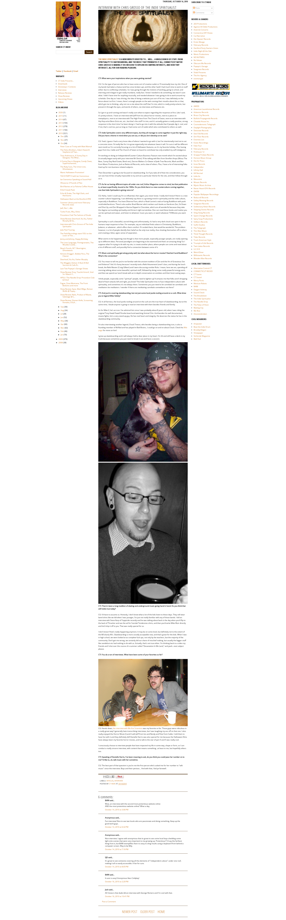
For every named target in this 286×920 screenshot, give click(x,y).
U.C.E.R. (197, 249)
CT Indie (112, 784)
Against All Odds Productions (205, 27)
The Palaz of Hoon (201, 305)
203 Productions (200, 24)
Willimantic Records (202, 255)
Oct (62, 143)
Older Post (147, 911)
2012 (61, 126)
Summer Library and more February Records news (75, 203)
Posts (197, 8)
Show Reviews (64, 96)
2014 (61, 119)
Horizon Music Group (202, 158)
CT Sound (198, 277)
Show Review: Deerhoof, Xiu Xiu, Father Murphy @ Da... (76, 219)
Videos (61, 102)
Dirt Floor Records (201, 136)
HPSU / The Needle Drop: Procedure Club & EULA (77, 278)
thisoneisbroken (200, 314)
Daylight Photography (203, 127)
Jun (62, 317)
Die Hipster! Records (202, 39)
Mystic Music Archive (202, 185)
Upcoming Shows (65, 99)
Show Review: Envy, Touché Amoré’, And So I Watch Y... (76, 273)
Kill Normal (198, 173)
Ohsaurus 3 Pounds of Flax (71, 183)
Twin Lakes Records (202, 246)
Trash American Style (202, 240)
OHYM (196, 191)
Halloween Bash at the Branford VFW (75, 199)
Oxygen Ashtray (200, 289)
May (62, 321)
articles (110, 781)
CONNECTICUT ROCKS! (203, 271)
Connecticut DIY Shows (203, 33)
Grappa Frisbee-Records (204, 155)
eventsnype (198, 78)
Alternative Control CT (203, 268)
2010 (61, 133)
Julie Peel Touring (67, 230)
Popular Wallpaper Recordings (206, 194)
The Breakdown (200, 295)
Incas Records (199, 164)
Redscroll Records (201, 197)
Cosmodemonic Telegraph (205, 124)
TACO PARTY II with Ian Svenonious (74, 176)
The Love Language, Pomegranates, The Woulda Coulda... (77, 243)
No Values (198, 60)
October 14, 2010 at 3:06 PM (116, 809)
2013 (61, 123)
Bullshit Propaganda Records (205, 118)
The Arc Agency (200, 75)
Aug (62, 310)
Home (161, 911)
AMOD (196, 106)
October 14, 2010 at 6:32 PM (116, 827)
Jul (62, 313)
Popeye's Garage (201, 66)
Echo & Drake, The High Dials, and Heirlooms (74, 194)
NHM (196, 286)
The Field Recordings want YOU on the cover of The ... (76, 234)
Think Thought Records (203, 234)
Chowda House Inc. (201, 121)
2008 (61, 342)
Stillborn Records (201, 222)
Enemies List (199, 139)
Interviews (62, 90)
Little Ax (197, 176)
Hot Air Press (199, 161)
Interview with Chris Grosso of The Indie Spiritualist (76, 225)
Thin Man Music (200, 231)
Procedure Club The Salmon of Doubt (75, 215)
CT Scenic (198, 274)
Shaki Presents (200, 72)
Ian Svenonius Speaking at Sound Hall (75, 179)
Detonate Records (201, 130)
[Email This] (104, 776)
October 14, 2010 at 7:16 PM (116, 849)
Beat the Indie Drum (202, 327)
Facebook (68, 71)
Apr (62, 324)
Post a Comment (109, 901)
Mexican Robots (200, 283)
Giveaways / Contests (67, 87)
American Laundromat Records (206, 109)
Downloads (62, 84)
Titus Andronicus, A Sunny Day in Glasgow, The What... (73, 156)
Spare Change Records (203, 215)
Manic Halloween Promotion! (72, 172)
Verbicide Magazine (202, 336)
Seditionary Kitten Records (204, 206)
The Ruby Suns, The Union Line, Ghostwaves (73, 167)
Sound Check (199, 292)
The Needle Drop (201, 301)
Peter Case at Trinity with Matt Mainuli (76, 146)
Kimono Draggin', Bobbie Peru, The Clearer (74, 254)
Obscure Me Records (202, 63)
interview (118, 781)
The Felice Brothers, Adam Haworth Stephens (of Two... (75, 151)
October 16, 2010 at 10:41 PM (117, 896)
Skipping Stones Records (204, 209)
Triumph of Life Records (203, 243)
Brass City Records (201, 115)
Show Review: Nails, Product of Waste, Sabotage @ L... (76, 295)
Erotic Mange (199, 42)
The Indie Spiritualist (202, 298)
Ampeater (198, 323)
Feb (62, 331)
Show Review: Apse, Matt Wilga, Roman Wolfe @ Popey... (76, 290)
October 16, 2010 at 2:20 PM (116, 881)
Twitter (59, 71)
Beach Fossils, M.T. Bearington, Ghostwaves (73, 249)
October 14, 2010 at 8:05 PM (116, 866)
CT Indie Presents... (66, 81)
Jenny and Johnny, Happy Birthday (74, 239)
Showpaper (198, 333)
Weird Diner (199, 252)
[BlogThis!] (107, 776)
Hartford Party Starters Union (206, 48)
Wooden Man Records (203, 258)
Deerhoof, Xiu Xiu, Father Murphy (74, 259)
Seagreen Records (201, 69)
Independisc (199, 167)
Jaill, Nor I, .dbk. (66, 208)
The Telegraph (200, 228)
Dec (62, 136)
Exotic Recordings (201, 142)
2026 (61, 112)
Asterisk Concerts (201, 30)
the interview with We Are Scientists (127, 728)
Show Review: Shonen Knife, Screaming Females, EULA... (76, 301)
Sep (62, 306)
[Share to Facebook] (113, 776)
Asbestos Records (201, 112)
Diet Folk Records (201, 133)
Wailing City (198, 308)
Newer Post (129, 911)
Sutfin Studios (199, 225)
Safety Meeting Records (203, 200)
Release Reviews (65, 93)
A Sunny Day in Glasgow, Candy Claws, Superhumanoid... (76, 162)
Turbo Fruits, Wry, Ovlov (70, 211)
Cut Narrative (199, 36)
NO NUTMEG (199, 57)
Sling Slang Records (202, 212)
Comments (199, 12)
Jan (62, 334)
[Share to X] (110, 776)
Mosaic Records (200, 182)
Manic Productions (201, 54)
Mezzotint (198, 179)
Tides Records (199, 237)
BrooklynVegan (200, 330)
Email (75, 71)
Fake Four (198, 145)
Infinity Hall (198, 170)
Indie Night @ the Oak (203, 51)
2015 (61, 116)
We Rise (197, 311)
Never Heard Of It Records (204, 188)
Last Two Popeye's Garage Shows (74, 268)
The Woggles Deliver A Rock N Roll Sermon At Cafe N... (74, 264)
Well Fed (197, 339)
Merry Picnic (199, 280)
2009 (61, 339)
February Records (201, 45)
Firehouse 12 (199, 152)
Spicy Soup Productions (203, 219)
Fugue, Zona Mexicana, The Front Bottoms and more (74, 284)
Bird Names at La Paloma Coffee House (76, 186)
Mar (62, 328)
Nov (62, 140)
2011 (61, 130)
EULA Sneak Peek (67, 190)
